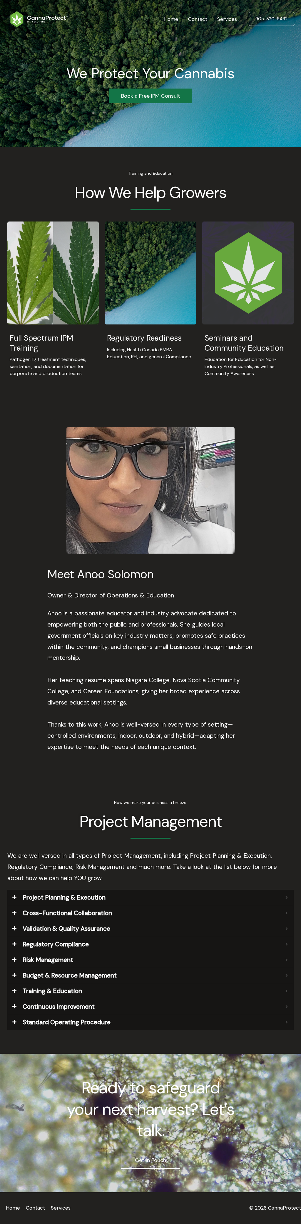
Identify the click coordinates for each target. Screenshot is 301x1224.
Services (227, 19)
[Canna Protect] (39, 18)
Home (171, 19)
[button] (271, 19)
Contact (197, 19)
